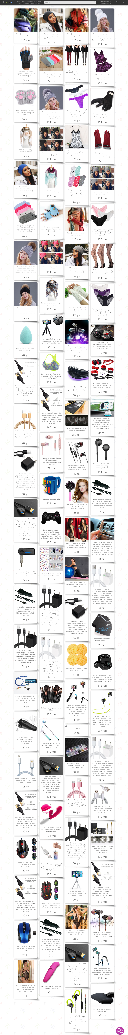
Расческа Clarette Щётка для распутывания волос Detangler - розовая (76, 506)
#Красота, (35, 3)
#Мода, (22, 3)
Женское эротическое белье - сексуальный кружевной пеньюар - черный (76, 933)
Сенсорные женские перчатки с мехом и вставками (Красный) (102, 155)
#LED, (39, 3)
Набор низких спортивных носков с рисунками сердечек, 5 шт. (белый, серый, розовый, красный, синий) (76, 194)
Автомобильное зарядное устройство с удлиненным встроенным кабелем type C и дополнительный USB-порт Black (102, 503)
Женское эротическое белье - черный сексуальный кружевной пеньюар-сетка (76, 545)
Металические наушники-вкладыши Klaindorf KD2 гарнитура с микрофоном (102, 934)
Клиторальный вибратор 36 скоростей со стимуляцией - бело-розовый (51, 829)
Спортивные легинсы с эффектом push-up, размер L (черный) (76, 584)
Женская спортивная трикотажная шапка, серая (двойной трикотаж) (76, 270)
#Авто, (26, 3)
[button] (120, 1031)
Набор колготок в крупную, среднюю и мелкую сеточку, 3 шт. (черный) (102, 272)
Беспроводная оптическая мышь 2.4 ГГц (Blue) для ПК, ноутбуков (25, 948)
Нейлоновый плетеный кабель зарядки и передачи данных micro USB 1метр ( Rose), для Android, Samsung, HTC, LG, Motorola (76, 804)
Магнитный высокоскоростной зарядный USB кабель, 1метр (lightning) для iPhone (25, 780)
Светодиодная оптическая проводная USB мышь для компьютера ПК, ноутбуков (51, 906)
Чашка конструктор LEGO (51, 499)
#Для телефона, (37, 1)
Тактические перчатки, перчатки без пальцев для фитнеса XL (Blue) (26, 74)
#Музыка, (19, 1)
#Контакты (103, 1)
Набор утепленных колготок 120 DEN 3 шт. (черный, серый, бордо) (76, 73)
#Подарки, (30, 3)
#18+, (19, 3)
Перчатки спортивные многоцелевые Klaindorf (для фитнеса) (51, 229)
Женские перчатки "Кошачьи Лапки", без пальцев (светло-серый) (26, 113)
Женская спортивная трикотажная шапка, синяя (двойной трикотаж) (25, 189)
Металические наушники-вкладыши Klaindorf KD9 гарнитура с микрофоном (76, 467)
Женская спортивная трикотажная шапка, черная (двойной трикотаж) (51, 36)
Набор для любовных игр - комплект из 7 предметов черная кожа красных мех (102, 385)
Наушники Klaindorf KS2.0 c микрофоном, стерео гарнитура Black (102, 466)
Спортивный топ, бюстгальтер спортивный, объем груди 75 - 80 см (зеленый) (51, 376)
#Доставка (103, 3)
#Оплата (108, 3)
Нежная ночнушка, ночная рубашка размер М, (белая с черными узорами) (76, 153)
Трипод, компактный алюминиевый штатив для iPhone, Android (77, 894)
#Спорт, (32, 1)
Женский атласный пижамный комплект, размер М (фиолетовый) (102, 77)
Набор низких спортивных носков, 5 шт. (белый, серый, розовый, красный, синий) (51, 75)
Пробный (77, 728)
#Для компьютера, (26, 1)
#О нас (109, 1)
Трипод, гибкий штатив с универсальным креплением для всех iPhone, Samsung (51, 341)
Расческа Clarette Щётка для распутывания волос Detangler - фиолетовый (76, 389)
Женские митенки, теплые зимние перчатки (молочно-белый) (76, 309)
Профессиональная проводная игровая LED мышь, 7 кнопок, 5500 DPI (25, 864)
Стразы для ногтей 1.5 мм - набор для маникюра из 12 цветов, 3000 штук (76, 765)
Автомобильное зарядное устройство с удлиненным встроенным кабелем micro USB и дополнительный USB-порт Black (26, 611)
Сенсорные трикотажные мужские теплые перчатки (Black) (102, 116)
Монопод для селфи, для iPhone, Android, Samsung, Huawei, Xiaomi (51, 745)
